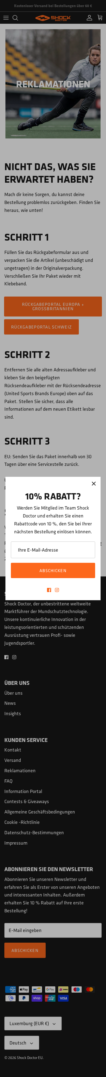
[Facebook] (49, 590)
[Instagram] (57, 590)
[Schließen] (94, 484)
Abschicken (53, 570)
